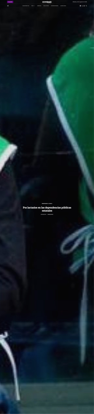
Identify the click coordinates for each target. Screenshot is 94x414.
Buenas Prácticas (26, 5)
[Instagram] (84, 5)
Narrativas (39, 5)
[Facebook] (80, 5)
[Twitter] (82, 5)
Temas (32, 5)
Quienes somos (63, 5)
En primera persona (54, 5)
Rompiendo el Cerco (47, 203)
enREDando (50, 214)
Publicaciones (46, 5)
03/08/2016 (43, 214)
